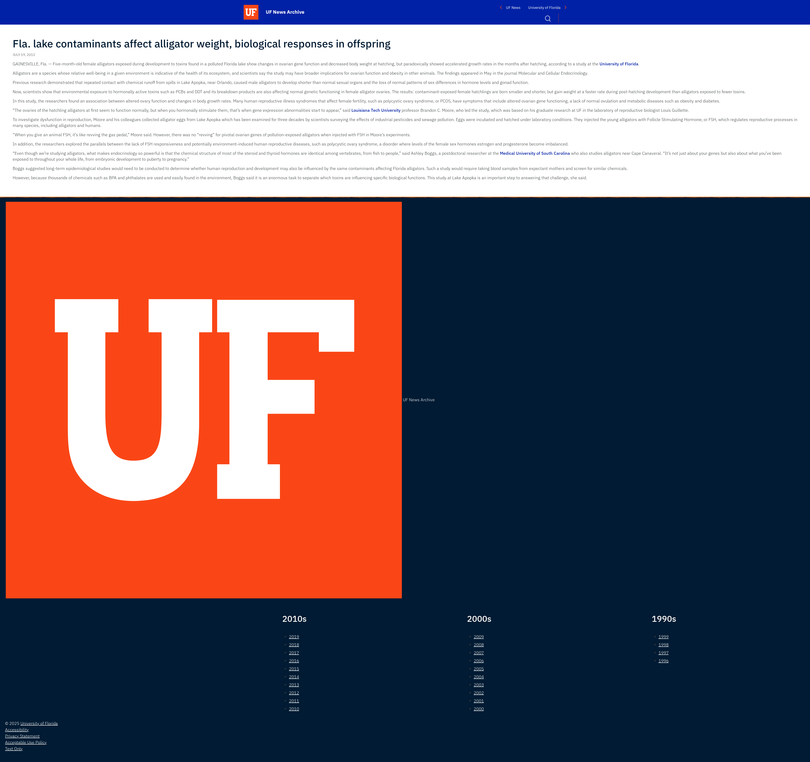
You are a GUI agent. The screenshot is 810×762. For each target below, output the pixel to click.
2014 (294, 677)
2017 (294, 653)
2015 (294, 669)
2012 (294, 693)
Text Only (14, 748)
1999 (664, 636)
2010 (294, 709)
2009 (479, 636)
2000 (479, 709)
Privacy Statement (22, 736)
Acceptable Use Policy (26, 742)
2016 (294, 661)
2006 (479, 661)
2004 (479, 677)
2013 (294, 685)
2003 (479, 685)
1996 (664, 661)
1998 (664, 645)
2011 (294, 701)
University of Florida (544, 7)
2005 (479, 669)
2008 (479, 645)
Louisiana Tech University (376, 110)
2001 (479, 701)
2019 (294, 636)
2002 (479, 693)
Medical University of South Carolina (535, 153)
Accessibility (17, 729)
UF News (513, 7)
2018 (294, 645)
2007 (479, 653)
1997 (664, 653)
